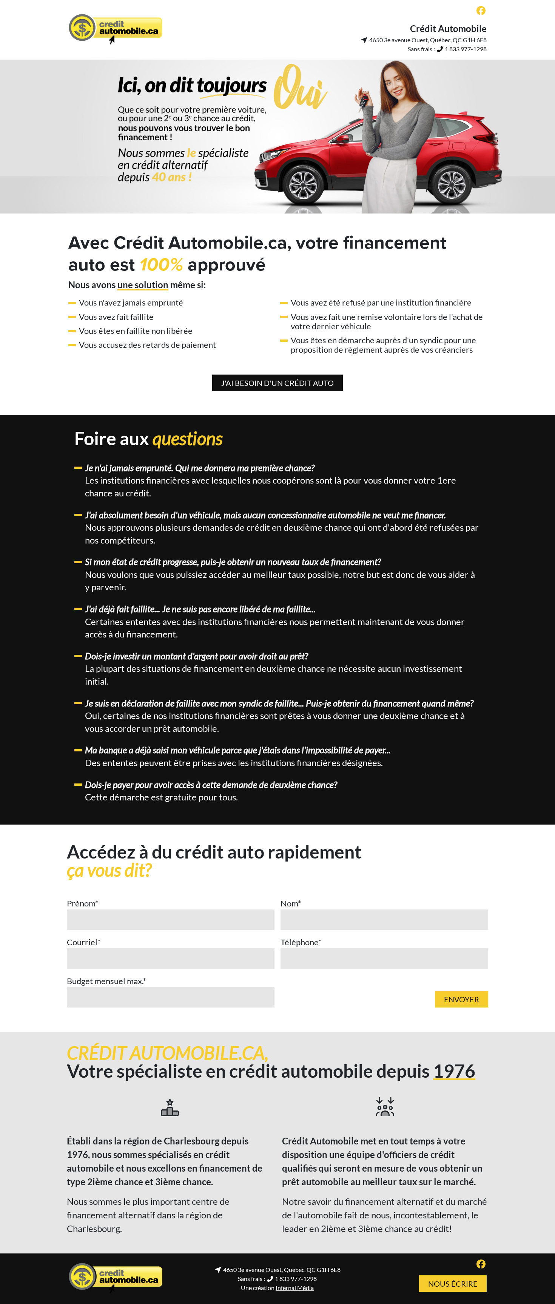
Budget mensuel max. (106, 981)
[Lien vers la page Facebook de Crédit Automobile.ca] (481, 11)
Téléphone (301, 942)
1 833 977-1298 (465, 48)
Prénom (83, 903)
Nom (291, 903)
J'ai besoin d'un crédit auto (277, 382)
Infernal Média (295, 1287)
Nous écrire (453, 1283)
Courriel (84, 942)
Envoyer (461, 999)
